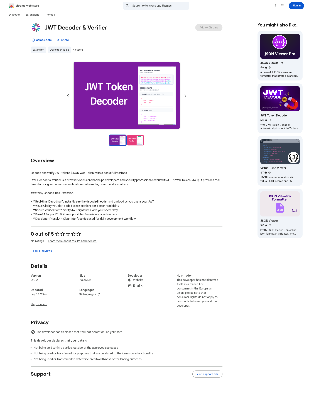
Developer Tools (59, 49)
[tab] (14, 14)
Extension (38, 49)
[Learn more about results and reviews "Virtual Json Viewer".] (269, 172)
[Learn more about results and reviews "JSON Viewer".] (269, 225)
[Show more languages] (99, 294)
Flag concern (39, 304)
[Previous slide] (68, 95)
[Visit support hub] (207, 374)
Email (136, 286)
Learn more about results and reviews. (72, 241)
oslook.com (44, 40)
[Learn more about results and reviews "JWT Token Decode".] (269, 120)
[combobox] (160, 6)
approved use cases (105, 348)
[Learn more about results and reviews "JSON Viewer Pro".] (269, 67)
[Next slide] (185, 95)
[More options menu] (275, 5)
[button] (282, 5)
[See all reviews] (42, 251)
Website (138, 280)
